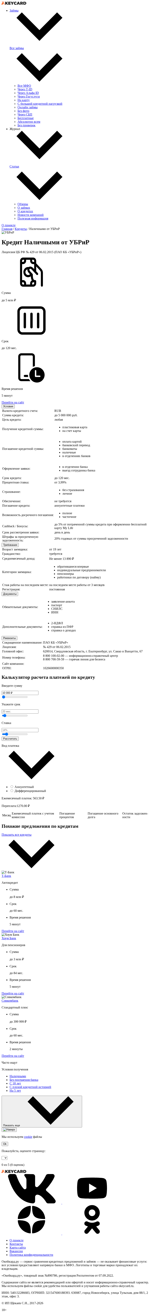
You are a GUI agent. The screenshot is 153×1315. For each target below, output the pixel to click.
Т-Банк (6, 876)
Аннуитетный (24, 787)
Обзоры (23, 204)
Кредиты (21, 229)
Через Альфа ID (28, 93)
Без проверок (26, 125)
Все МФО (24, 85)
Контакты (16, 1244)
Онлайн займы (28, 107)
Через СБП (25, 114)
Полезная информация (33, 218)
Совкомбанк (10, 1000)
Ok (5, 1143)
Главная (7, 229)
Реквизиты (9, 638)
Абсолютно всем (29, 121)
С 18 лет (15, 1083)
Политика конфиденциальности (31, 1254)
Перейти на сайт (13, 402)
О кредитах (25, 211)
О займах (24, 207)
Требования (10, 544)
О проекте (9, 225)
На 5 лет (15, 1090)
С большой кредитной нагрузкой (40, 103)
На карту (24, 100)
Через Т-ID (25, 89)
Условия (8, 406)
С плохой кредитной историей (30, 1087)
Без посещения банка (24, 1079)
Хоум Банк (9, 938)
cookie (28, 1136)
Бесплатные (26, 118)
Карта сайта (18, 1247)
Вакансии (16, 1251)
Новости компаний (31, 215)
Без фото (23, 111)
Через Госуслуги (29, 96)
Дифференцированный (30, 791)
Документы (10, 593)
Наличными (18, 1076)
